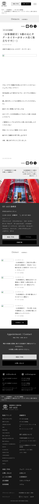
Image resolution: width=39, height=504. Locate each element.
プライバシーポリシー (8, 493)
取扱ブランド (7, 415)
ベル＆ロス (28, 223)
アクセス (28, 237)
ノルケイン (5, 231)
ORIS (3, 463)
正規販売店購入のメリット (27, 438)
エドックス (22, 226)
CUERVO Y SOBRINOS (8, 444)
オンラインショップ (25, 429)
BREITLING (5, 421)
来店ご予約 (10, 237)
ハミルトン (5, 228)
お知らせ (23, 473)
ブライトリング (6, 221)
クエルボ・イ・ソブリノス (9, 226)
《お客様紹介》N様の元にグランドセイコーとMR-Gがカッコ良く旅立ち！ (29, 173)
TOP (2, 10)
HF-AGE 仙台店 (24, 419)
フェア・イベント (26, 469)
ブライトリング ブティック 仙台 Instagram (28, 389)
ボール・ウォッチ (7, 223)
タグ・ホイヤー (28, 221)
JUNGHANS (5, 455)
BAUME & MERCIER (8, 438)
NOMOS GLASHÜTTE (8, 458)
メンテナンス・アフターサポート (28, 441)
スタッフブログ (25, 481)
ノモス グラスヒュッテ (24, 228)
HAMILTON (5, 452)
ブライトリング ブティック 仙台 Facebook (9, 389)
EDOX (4, 447)
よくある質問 (7, 477)
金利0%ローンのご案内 (26, 449)
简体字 (32, 497)
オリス (12, 231)
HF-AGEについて (26, 434)
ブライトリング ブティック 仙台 (28, 425)
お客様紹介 (9, 10)
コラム (22, 484)
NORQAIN (5, 461)
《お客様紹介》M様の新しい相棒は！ (9, 171)
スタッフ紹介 (23, 452)
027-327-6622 (26, 215)
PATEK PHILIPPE (7, 419)
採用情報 (5, 484)
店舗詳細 (19, 242)
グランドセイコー (17, 221)
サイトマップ (6, 497)
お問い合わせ (19, 363)
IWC (3, 427)
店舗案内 (23, 415)
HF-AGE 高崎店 (19, 10)
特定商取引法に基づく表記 (26, 493)
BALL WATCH (6, 435)
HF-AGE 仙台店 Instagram (25, 379)
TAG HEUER (5, 433)
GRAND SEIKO (6, 424)
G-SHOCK (5, 449)
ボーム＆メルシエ (19, 223)
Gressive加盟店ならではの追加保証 (28, 446)
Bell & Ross (5, 441)
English (26, 497)
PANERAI (4, 430)
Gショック (29, 226)
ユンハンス (13, 228)
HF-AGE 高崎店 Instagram (25, 384)
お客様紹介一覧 (19, 322)
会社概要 (5, 481)
